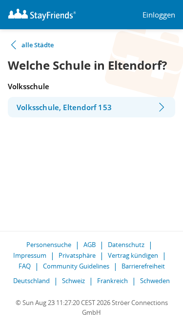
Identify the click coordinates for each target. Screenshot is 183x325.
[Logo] (42, 14)
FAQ (25, 266)
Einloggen (158, 15)
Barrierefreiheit (143, 266)
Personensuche (48, 244)
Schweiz (73, 280)
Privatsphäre (77, 255)
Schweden (155, 280)
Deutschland (31, 280)
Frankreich (112, 280)
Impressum (29, 255)
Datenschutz (126, 244)
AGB (89, 244)
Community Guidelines (76, 266)
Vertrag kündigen (133, 255)
